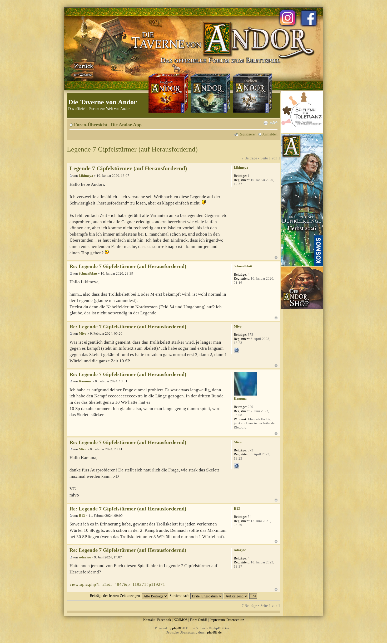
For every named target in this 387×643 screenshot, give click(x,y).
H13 (82, 516)
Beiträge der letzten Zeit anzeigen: (116, 595)
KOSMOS (180, 620)
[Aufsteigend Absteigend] (240, 595)
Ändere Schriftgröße (273, 122)
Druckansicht (266, 122)
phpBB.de (214, 632)
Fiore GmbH (198, 620)
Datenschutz (235, 620)
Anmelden (269, 134)
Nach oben (276, 257)
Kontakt (149, 620)
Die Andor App (126, 124)
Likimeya (86, 176)
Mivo (83, 333)
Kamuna (85, 381)
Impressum (217, 620)
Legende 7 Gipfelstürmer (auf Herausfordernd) (132, 149)
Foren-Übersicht (90, 124)
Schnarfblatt (88, 273)
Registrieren (247, 134)
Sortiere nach (180, 595)
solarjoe (85, 557)
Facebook (164, 620)
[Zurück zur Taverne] (83, 69)
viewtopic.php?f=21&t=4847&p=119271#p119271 (117, 584)
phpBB (177, 628)
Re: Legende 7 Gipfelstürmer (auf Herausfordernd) (128, 266)
